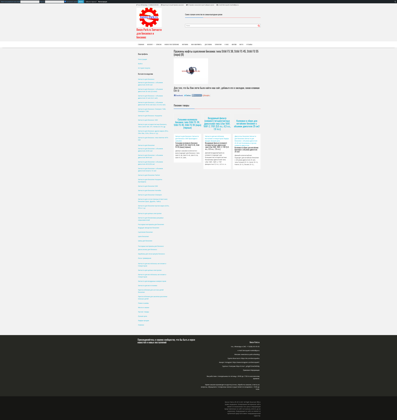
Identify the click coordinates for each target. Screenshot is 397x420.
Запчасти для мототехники (147, 285)
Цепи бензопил (143, 236)
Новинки (141, 325)
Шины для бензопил (145, 241)
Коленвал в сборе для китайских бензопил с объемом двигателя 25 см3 (246, 123)
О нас (227, 44)
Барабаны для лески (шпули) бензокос (151, 254)
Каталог (150, 44)
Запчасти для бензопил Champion (150, 195)
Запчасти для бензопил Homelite (149, 190)
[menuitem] (42, 1)
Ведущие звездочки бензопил (148, 228)
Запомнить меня (71, 1)
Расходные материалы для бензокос (151, 246)
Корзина (185, 44)
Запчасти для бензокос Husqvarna (150, 116)
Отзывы (249, 44)
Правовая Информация (251, 370)
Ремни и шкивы (143, 303)
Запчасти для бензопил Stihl (148, 186)
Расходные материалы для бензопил (151, 224)
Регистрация (142, 59)
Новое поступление (172, 44)
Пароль (42, 1)
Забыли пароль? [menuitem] (91, 1)
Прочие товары (143, 312)
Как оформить (196, 44)
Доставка (208, 44)
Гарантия (218, 44)
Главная (141, 44)
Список (158, 44)
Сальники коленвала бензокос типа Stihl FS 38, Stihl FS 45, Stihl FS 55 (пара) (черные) (187, 123)
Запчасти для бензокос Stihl (148, 120)
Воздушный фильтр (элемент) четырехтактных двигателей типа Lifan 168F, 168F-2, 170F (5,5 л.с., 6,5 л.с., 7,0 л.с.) (217, 123)
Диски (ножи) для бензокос (147, 249)
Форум (234, 44)
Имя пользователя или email (10, 1)
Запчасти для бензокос (183, 136)
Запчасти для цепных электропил (149, 213)
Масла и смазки (143, 307)
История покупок (144, 68)
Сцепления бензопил (145, 232)
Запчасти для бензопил (146, 145)
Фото (241, 44)
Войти (140, 64)
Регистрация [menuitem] (102, 1)
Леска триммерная (144, 258)
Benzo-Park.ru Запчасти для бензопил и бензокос (149, 33)
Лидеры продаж (143, 320)
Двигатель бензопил (242, 136)
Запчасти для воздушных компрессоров (152, 281)
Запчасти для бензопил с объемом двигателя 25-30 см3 (246, 141)
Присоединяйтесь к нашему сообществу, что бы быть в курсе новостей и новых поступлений (166, 341)
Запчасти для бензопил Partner (149, 175)
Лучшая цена (215, 141)
